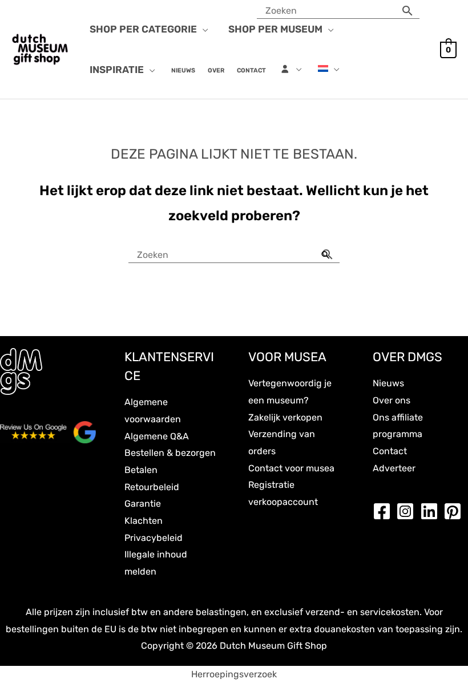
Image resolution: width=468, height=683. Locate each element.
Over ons (391, 400)
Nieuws (388, 383)
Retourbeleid (151, 487)
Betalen (141, 469)
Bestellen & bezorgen (170, 452)
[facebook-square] (385, 511)
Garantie (142, 503)
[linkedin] (432, 511)
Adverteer (394, 468)
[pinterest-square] (455, 511)
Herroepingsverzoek (234, 674)
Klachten (143, 520)
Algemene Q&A (156, 436)
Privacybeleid (153, 537)
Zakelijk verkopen (285, 417)
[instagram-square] (408, 511)
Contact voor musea (291, 468)
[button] (202, 29)
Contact (390, 451)
